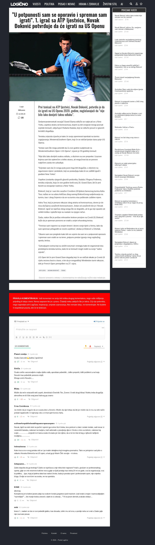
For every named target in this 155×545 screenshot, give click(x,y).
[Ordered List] (30, 337)
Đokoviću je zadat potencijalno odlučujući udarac (125, 164)
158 (127, 155)
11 (127, 207)
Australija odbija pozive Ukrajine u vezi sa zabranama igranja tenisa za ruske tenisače (128, 115)
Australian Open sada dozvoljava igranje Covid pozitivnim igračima (129, 90)
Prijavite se (100, 321)
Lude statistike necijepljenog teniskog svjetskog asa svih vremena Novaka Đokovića (128, 41)
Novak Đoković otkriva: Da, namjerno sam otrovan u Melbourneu (128, 28)
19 (127, 141)
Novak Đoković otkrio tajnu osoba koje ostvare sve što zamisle (128, 16)
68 (127, 179)
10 (127, 129)
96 (127, 45)
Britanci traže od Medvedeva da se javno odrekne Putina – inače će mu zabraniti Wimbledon (129, 230)
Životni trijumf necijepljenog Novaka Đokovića (127, 78)
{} (47, 337)
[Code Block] (40, 337)
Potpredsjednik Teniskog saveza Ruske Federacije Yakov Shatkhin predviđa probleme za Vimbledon (129, 189)
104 (127, 220)
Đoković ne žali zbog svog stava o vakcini (127, 138)
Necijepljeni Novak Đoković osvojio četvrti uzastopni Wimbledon (127, 176)
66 (127, 234)
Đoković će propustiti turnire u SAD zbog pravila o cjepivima (129, 102)
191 (127, 57)
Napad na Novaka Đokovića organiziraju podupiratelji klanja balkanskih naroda (129, 54)
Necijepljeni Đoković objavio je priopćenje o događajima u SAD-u (126, 243)
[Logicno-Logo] (19, 4)
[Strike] (26, 337)
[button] (131, 4)
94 (127, 105)
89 (127, 69)
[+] (50, 337)
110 (127, 31)
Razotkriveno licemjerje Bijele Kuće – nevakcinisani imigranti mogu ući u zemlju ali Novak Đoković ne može (128, 151)
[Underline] (23, 337)
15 (22, 117)
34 (127, 246)
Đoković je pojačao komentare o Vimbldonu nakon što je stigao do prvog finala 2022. (129, 202)
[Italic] (20, 337)
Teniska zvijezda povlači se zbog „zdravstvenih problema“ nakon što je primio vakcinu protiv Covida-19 (128, 256)
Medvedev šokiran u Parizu (124, 127)
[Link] (43, 337)
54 (127, 93)
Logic (22, 107)
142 (127, 81)
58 (127, 19)
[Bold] (16, 337)
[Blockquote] (37, 337)
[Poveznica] (137, 4)
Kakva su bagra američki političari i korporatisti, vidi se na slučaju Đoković (128, 66)
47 (127, 167)
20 (127, 260)
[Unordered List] (33, 337)
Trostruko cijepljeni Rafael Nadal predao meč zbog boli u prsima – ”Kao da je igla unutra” (129, 216)
